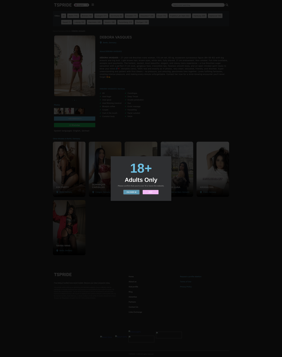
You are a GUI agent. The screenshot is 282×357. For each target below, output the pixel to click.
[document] (141, 178)
